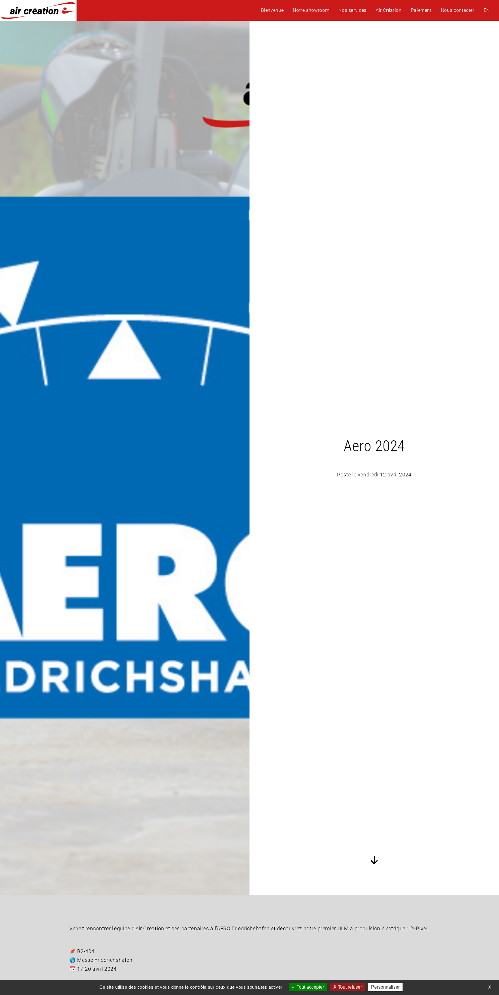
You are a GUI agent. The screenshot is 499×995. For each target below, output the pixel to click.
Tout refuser (349, 987)
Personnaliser (385, 987)
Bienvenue (272, 10)
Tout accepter (309, 987)
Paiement (421, 10)
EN (487, 10)
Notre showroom (311, 10)
